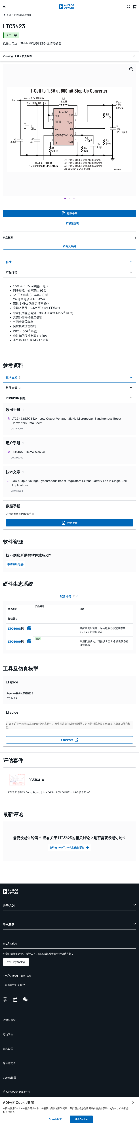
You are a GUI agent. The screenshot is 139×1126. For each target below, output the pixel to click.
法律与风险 (9, 1019)
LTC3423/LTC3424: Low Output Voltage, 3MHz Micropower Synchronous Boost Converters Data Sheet (66, 421)
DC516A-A (36, 780)
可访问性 (8, 1034)
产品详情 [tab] (11, 272)
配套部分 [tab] (67, 596)
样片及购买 (69, 246)
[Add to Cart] (29, 628)
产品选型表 (72, 223)
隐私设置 (8, 1048)
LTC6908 (14, 628)
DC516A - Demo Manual (28, 452)
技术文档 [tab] (13, 377)
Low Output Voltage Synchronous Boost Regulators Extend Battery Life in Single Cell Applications (69, 483)
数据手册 (72, 213)
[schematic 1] (69, 129)
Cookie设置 (9, 1077)
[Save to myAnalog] (22, 628)
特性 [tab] (9, 262)
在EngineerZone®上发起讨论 (67, 847)
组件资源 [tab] (13, 388)
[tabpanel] (69, 315)
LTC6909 (14, 641)
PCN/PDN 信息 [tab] (16, 398)
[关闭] (133, 1103)
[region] (69, 1111)
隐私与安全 (9, 1063)
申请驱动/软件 (15, 564)
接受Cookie (81, 1119)
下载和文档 (66, 739)
